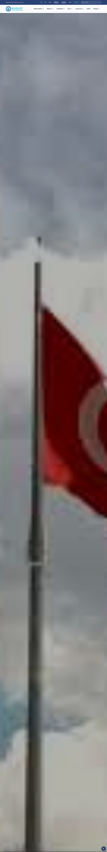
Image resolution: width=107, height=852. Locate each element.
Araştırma (78, 9)
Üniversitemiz (38, 9)
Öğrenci (49, 9)
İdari (69, 9)
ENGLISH (76, 2)
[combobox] (91, 2)
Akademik (60, 9)
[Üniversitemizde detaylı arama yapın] (41, 2)
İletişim (95, 9)
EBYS (70, 2)
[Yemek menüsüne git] (45, 2)
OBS (50, 2)
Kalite (88, 9)
